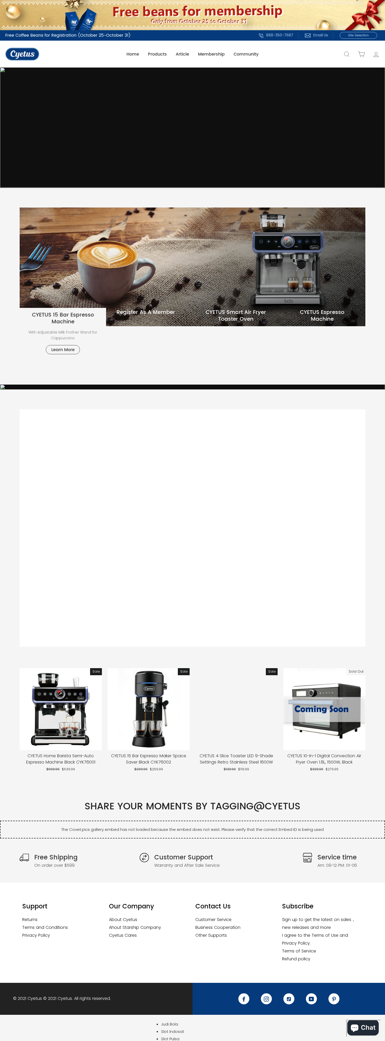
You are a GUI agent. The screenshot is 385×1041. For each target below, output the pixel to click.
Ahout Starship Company (135, 927)
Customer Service (213, 920)
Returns (29, 920)
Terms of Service (299, 951)
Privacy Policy (36, 935)
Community (246, 54)
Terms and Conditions (45, 927)
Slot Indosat (172, 1031)
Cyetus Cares (123, 935)
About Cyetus (123, 920)
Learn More (63, 349)
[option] (192, 127)
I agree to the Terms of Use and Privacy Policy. (315, 939)
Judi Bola (169, 1024)
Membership (211, 54)
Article (182, 54)
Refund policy (296, 959)
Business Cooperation (217, 927)
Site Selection (358, 35)
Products (157, 54)
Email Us (320, 35)
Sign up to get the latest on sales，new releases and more (318, 923)
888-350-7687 (279, 35)
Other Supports (211, 935)
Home (132, 54)
